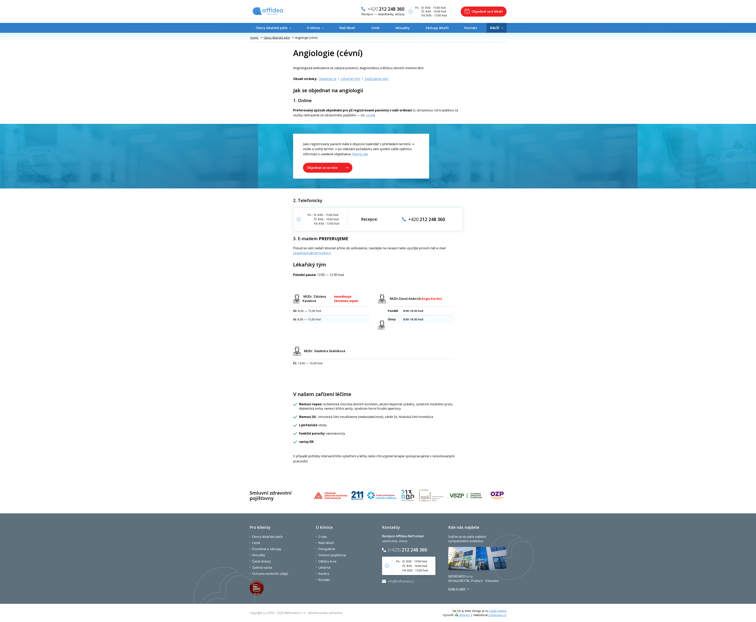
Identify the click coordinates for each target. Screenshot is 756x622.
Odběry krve (327, 561)
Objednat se (327, 79)
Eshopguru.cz (497, 615)
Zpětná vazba (262, 567)
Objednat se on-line (322, 168)
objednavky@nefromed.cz (312, 253)
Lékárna (324, 567)
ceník (370, 115)
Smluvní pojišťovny (332, 555)
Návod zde (360, 154)
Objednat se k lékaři (487, 11)
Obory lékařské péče (267, 536)
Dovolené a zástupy (266, 549)
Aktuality (258, 555)
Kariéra (323, 573)
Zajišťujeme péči (376, 79)
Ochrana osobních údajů (270, 573)
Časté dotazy (261, 561)
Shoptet (464, 615)
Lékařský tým (350, 79)
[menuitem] (274, 28)
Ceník (256, 543)
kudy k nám (456, 589)
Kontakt (324, 580)
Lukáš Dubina (498, 611)
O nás (322, 536)
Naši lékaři (326, 543)
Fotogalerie (326, 549)
